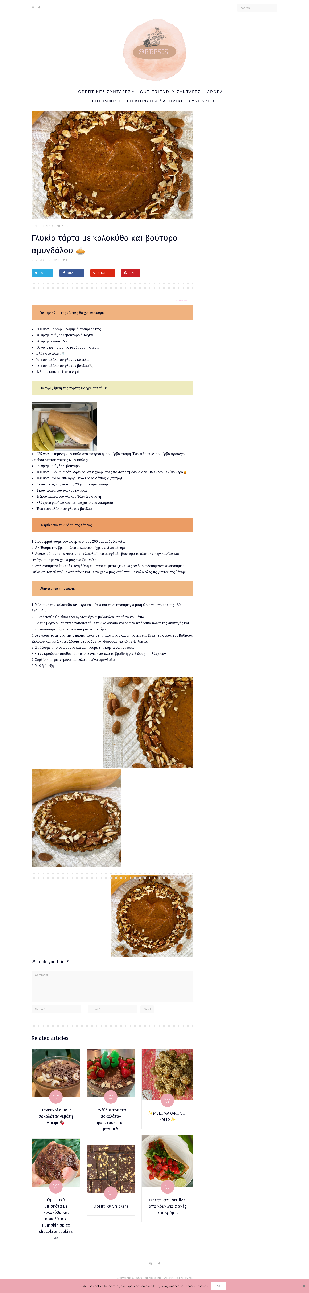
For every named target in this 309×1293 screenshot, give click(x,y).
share (72, 273)
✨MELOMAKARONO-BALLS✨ (167, 1116)
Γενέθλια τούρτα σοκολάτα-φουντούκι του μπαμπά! (111, 1119)
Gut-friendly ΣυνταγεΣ (170, 91)
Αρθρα (215, 91)
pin (131, 273)
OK (219, 1286)
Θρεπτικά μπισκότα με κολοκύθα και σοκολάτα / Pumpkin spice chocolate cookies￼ (56, 1218)
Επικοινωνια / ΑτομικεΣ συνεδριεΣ (171, 101)
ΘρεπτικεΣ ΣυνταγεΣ (104, 91)
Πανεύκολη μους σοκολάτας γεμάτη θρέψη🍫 (55, 1116)
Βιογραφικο (106, 101)
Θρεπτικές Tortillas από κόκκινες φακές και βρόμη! (167, 1206)
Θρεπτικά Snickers (110, 1206)
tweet (44, 273)
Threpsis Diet (153, 1278)
